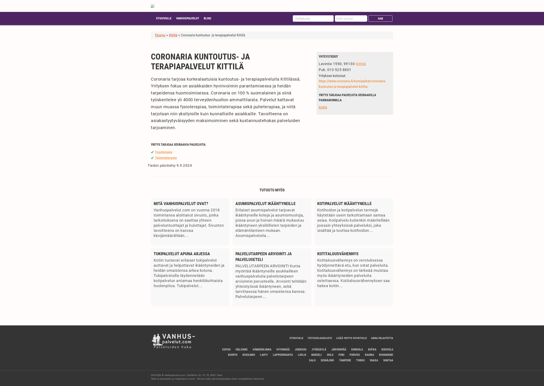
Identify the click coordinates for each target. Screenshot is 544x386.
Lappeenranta (283, 354)
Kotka (372, 349)
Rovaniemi (386, 354)
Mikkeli (316, 354)
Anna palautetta (382, 338)
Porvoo (355, 354)
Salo (312, 360)
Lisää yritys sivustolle (351, 338)
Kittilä (361, 64)
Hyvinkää (283, 349)
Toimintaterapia (166, 158)
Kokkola (357, 349)
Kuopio (232, 354)
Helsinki (242, 349)
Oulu (330, 354)
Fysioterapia (163, 152)
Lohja (302, 354)
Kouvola (387, 349)
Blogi (207, 18)
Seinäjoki (327, 360)
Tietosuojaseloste (319, 338)
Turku (360, 360)
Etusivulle (163, 18)
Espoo (226, 349)
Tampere (345, 360)
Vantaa (388, 360)
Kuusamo (248, 354)
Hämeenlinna (262, 349)
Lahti (264, 354)
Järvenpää (338, 349)
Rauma (369, 354)
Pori (341, 354)
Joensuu (300, 349)
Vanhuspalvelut (187, 18)
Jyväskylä (319, 349)
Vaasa (374, 360)
